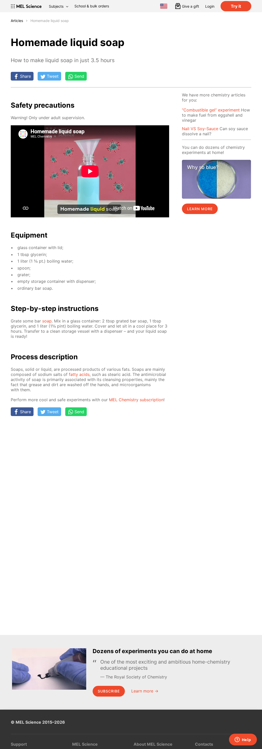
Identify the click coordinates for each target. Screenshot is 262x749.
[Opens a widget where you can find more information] (243, 740)
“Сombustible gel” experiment (211, 110)
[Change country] (164, 6)
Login (209, 6)
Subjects (56, 6)
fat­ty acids (79, 374)
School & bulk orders (91, 6)
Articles (17, 20)
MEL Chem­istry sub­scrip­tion (136, 399)
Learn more (200, 209)
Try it (236, 6)
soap (47, 320)
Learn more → (144, 691)
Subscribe (109, 691)
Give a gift (190, 6)
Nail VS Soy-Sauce (200, 128)
